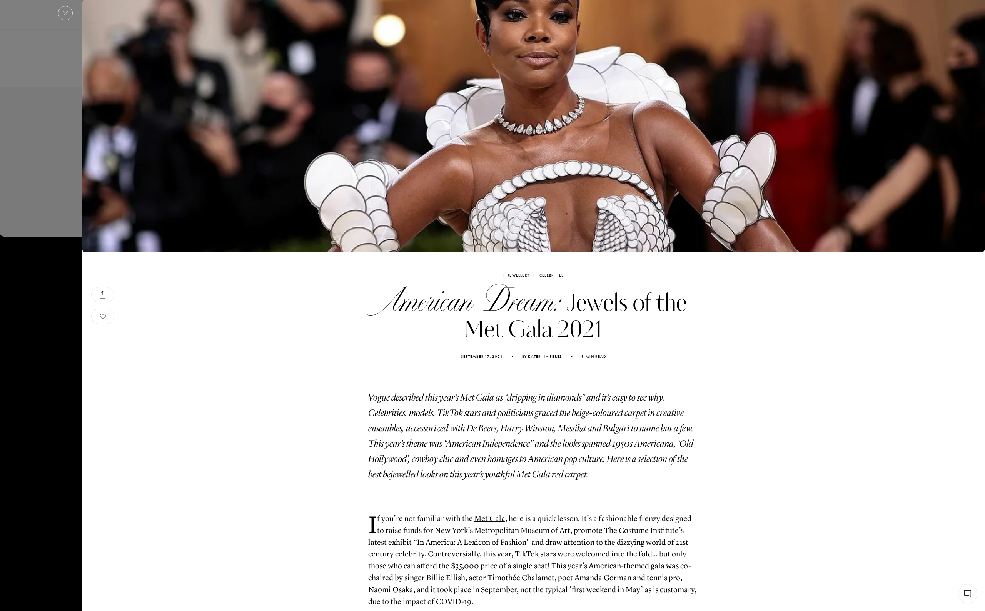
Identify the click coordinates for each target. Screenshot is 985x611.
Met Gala (489, 518)
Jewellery (518, 275)
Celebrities (551, 275)
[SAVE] (102, 316)
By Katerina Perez (542, 356)
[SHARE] (102, 294)
